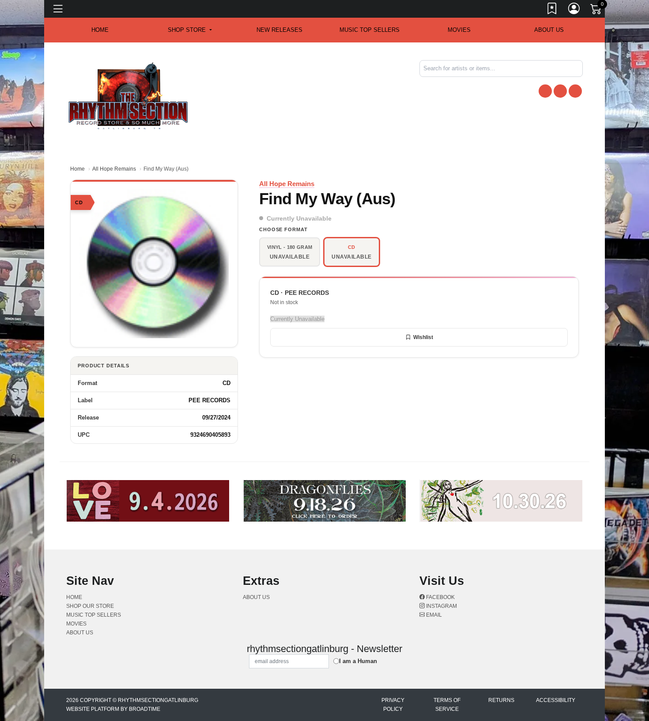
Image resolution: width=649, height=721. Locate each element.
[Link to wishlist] (552, 10)
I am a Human (358, 661)
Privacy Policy (392, 704)
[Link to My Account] (574, 10)
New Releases (279, 30)
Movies (459, 30)
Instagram (441, 606)
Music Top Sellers (370, 30)
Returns (501, 700)
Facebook (440, 597)
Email (433, 615)
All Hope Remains (114, 169)
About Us (549, 30)
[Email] (575, 91)
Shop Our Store (90, 606)
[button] (190, 30)
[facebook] (545, 91)
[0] (596, 10)
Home (77, 169)
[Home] (128, 95)
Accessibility (555, 700)
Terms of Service (447, 704)
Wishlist (423, 337)
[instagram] (560, 91)
